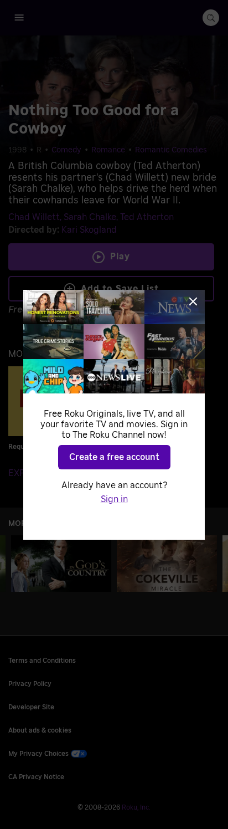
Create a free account (114, 457)
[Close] (193, 301)
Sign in (114, 499)
